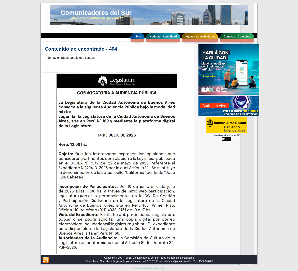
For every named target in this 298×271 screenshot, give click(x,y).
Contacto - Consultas (237, 36)
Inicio (137, 36)
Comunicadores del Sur (96, 12)
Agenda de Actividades (200, 36)
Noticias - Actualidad (163, 36)
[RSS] (45, 260)
